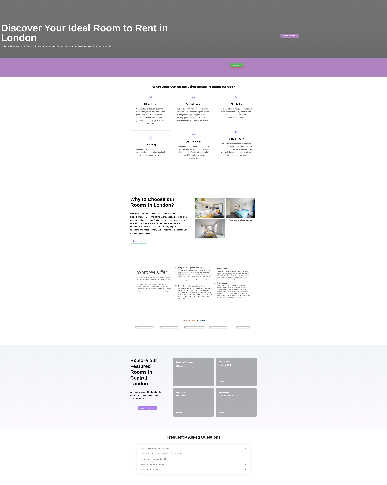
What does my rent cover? (149, 469)
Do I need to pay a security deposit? (153, 459)
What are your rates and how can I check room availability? (161, 454)
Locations (137, 241)
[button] (193, 448)
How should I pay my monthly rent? (152, 464)
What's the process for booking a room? (154, 448)
